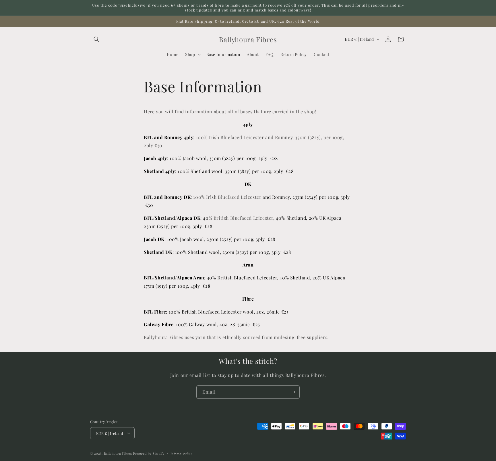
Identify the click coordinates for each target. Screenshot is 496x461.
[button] (96, 39)
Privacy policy (181, 453)
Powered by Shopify (149, 453)
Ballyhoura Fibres (118, 453)
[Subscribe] (293, 392)
